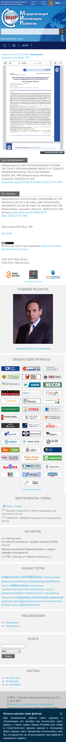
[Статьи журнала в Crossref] (33, 274)
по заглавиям (13, 684)
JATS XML (7, 233)
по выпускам (13, 677)
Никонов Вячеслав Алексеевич (33, 348)
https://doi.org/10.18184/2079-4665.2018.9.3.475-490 (32, 182)
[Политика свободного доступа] (13, 274)
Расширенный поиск (12, 38)
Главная (5, 54)
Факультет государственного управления (30, 704)
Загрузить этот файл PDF (16, 57)
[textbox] (33, 31)
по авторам (12, 681)
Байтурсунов (37, 54)
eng (57, 3)
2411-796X (38, 4)
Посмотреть (12, 622)
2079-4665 (38, 2)
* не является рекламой (33, 281)
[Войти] (51, 3)
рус (63, 3)
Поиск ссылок (14, 506)
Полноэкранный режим (49, 152)
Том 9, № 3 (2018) (19, 54)
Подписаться (13, 626)
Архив (25, 45)
